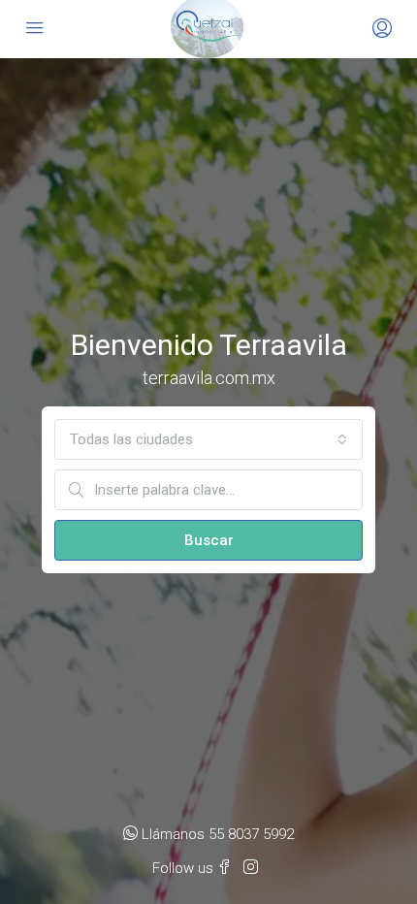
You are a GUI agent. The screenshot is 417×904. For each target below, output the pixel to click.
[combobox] (208, 439)
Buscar (209, 540)
